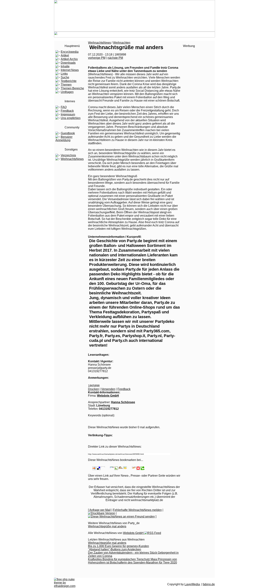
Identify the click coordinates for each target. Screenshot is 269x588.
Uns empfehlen (71, 118)
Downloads (68, 62)
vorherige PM (96, 57)
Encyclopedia (70, 51)
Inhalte (65, 66)
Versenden (108, 389)
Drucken (93, 389)
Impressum (68, 114)
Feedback (67, 110)
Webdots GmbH (108, 395)
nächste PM (115, 57)
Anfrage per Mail (100, 509)
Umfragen (67, 91)
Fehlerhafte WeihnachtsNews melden (137, 509)
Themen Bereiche (72, 88)
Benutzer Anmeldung (63, 138)
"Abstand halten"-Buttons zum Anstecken (114, 549)
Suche (65, 77)
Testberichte (68, 81)
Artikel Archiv (69, 59)
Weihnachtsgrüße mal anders (107, 526)
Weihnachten (121, 42)
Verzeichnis (68, 155)
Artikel (65, 55)
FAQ (64, 107)
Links (64, 73)
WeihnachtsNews (72, 159)
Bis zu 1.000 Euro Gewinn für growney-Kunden (118, 546)
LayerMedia (192, 584)
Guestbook (68, 133)
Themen (66, 84)
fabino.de (209, 584)
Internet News (70, 70)
